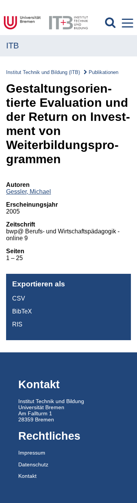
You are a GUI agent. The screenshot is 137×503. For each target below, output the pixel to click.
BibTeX (22, 311)
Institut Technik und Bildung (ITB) (43, 72)
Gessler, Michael (28, 191)
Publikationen (103, 72)
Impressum (31, 453)
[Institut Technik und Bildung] (68, 22)
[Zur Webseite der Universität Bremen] (23, 22)
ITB (12, 45)
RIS (17, 324)
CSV (18, 298)
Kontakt (27, 476)
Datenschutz (33, 464)
